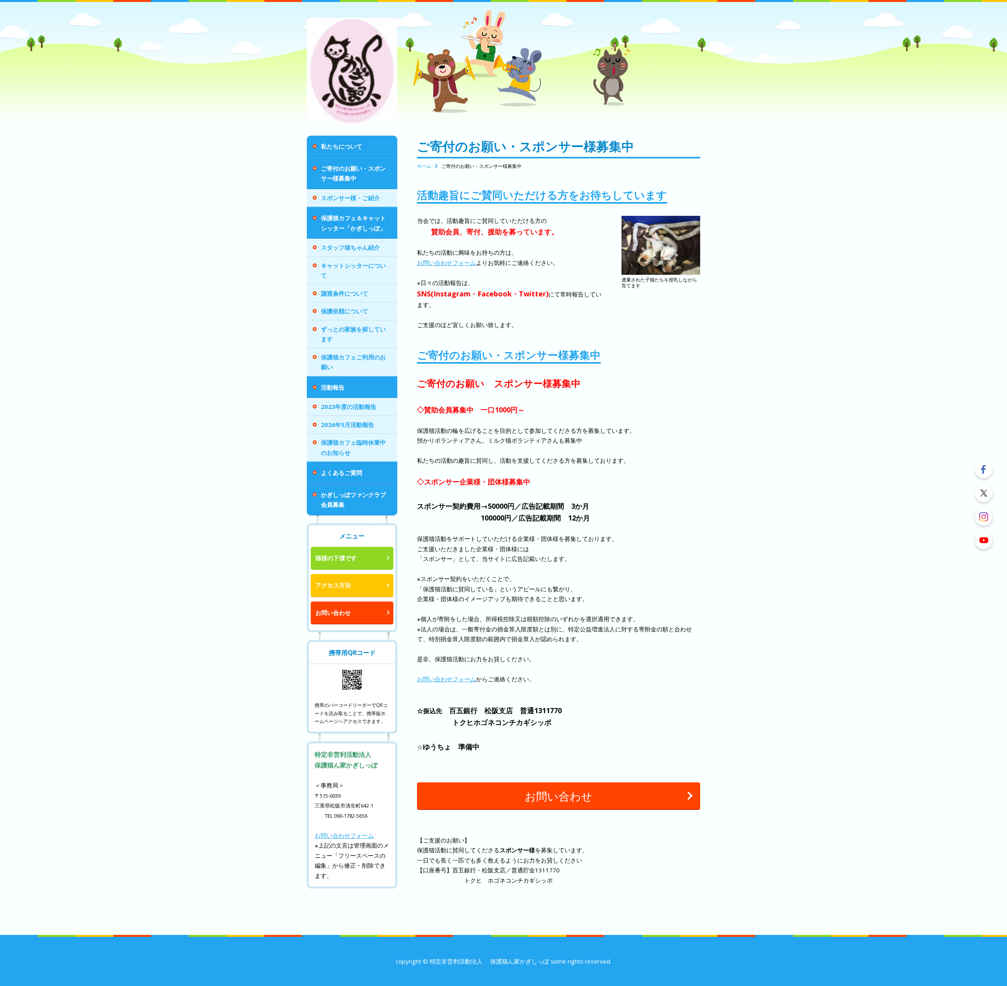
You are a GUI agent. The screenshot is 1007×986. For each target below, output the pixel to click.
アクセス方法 (333, 585)
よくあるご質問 (341, 472)
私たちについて (341, 146)
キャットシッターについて (353, 270)
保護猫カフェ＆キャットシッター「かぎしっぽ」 (353, 223)
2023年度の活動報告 (348, 406)
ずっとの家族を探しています (353, 334)
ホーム (424, 166)
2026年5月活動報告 (347, 425)
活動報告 (333, 387)
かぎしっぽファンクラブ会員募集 (353, 500)
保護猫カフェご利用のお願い (353, 362)
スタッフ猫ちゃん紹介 (350, 247)
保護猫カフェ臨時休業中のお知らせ (353, 447)
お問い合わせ (333, 612)
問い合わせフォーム (347, 835)
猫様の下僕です (336, 558)
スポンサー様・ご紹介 (350, 198)
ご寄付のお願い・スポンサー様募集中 (353, 173)
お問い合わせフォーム (446, 263)
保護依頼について (344, 311)
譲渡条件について (344, 293)
